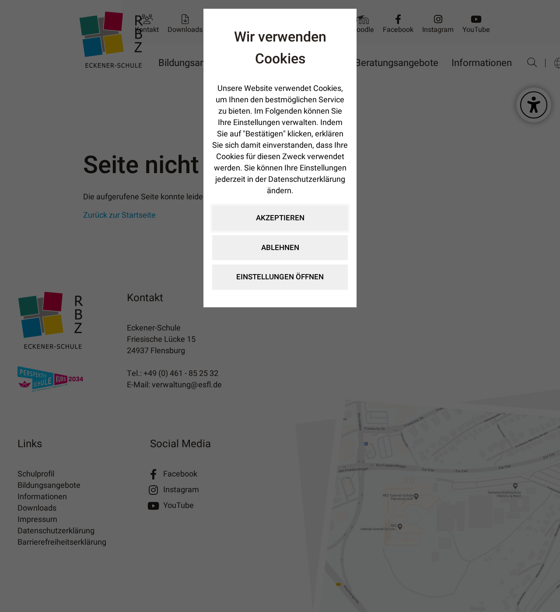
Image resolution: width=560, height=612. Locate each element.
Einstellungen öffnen (280, 276)
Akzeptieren (280, 217)
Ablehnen (280, 247)
